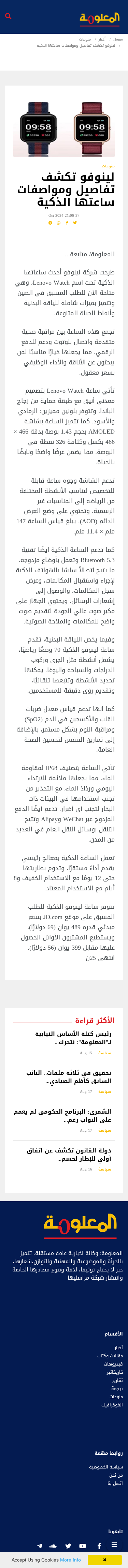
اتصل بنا (115, 1483)
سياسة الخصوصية (106, 1467)
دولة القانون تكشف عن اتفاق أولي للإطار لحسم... (69, 1154)
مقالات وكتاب (110, 1356)
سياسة (104, 1053)
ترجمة (117, 1389)
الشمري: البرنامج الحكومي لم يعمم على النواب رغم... (62, 1115)
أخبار (102, 39)
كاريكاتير (115, 1372)
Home (118, 39)
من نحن (116, 1475)
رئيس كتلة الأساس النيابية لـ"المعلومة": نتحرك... (73, 1038)
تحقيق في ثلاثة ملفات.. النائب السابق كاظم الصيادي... (68, 1076)
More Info (70, 1560)
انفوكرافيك (112, 1405)
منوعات (85, 39)
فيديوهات (113, 1364)
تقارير (117, 1380)
